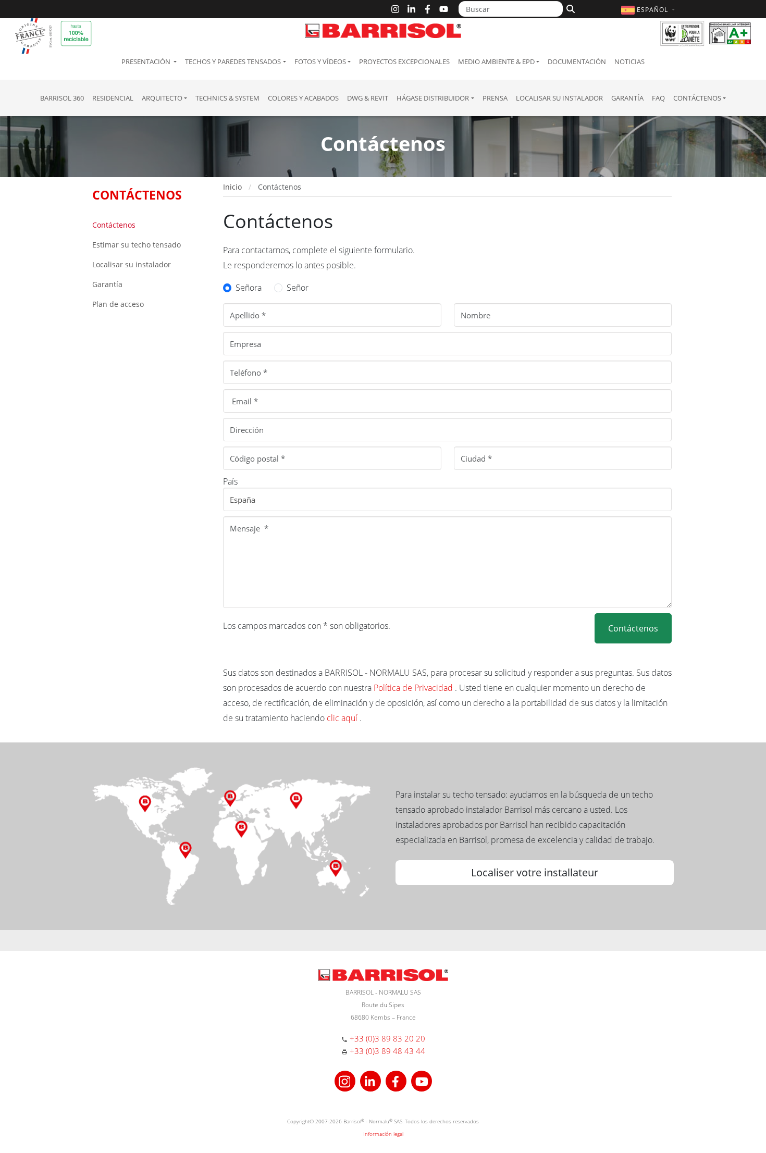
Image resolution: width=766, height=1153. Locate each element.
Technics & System (227, 98)
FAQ (658, 98)
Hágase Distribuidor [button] (433, 98)
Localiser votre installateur (534, 872)
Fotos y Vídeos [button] (320, 61)
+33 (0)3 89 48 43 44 (387, 1051)
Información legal (383, 1133)
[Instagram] (395, 9)
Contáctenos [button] (697, 98)
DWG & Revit (367, 98)
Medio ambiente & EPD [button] (496, 61)
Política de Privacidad (414, 687)
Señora (249, 287)
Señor (297, 287)
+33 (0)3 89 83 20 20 (387, 1038)
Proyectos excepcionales (404, 61)
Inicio (232, 187)
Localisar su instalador (559, 98)
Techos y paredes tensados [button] (233, 61)
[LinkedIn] (411, 9)
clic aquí (343, 718)
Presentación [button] (146, 61)
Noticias (629, 61)
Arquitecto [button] (162, 98)
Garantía (627, 98)
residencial (112, 98)
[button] (649, 9)
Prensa (495, 98)
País (230, 481)
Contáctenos (113, 225)
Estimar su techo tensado (136, 245)
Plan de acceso (118, 304)
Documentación (577, 61)
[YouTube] (443, 9)
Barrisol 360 (62, 98)
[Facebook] (427, 9)
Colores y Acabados (303, 98)
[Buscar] (569, 8)
